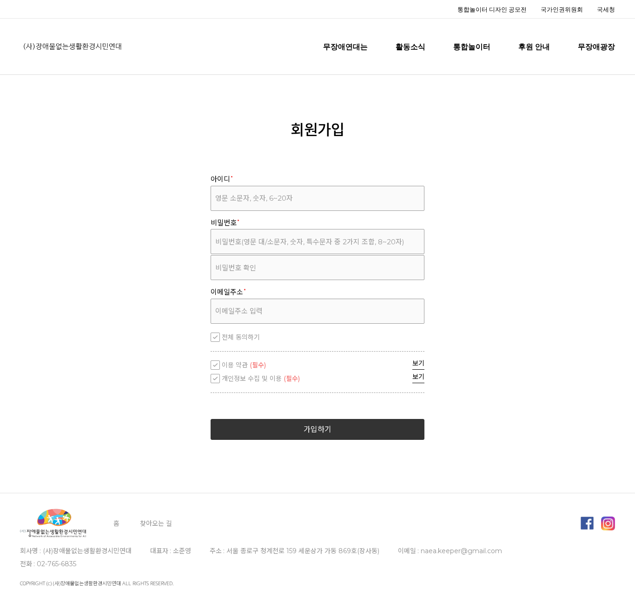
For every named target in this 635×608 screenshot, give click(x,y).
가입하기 (317, 429)
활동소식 (410, 46)
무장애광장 (596, 46)
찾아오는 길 (156, 523)
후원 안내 (534, 46)
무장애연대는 (345, 46)
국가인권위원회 (562, 9)
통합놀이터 (471, 46)
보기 (418, 363)
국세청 (606, 9)
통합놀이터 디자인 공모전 (492, 9)
